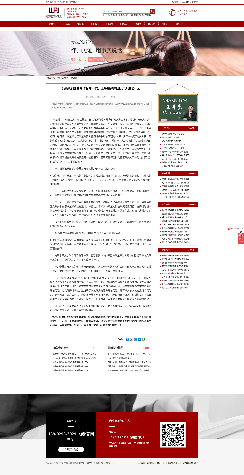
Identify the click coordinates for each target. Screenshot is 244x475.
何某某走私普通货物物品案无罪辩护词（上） (71, 370)
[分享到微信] (143, 339)
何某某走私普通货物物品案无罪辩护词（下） (71, 362)
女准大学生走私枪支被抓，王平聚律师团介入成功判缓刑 (73, 358)
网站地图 (175, 2)
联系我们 (195, 2)
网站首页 (52, 24)
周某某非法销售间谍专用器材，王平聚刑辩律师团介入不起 (73, 354)
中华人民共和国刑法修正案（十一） (122, 358)
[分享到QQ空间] (127, 339)
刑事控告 (123, 24)
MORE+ (192, 128)
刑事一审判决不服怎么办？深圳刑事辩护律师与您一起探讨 (128, 362)
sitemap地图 (185, 2)
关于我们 (52, 29)
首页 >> (59, 78)
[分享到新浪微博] (131, 339)
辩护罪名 (137, 24)
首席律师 (66, 24)
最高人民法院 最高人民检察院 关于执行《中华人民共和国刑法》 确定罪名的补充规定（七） (127, 354)
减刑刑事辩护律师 (137, 15)
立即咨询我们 (71, 449)
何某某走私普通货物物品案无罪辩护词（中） (71, 366)
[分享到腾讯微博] (135, 339)
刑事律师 (114, 15)
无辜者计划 (95, 24)
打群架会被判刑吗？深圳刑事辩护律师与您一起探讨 (128, 370)
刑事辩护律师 (123, 15)
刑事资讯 (165, 24)
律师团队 (81, 24)
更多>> (94, 348)
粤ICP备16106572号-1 (86, 463)
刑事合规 (109, 24)
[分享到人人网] (139, 339)
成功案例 (151, 24)
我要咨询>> (147, 348)
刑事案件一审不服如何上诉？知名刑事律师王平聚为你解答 (128, 366)
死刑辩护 (148, 15)
